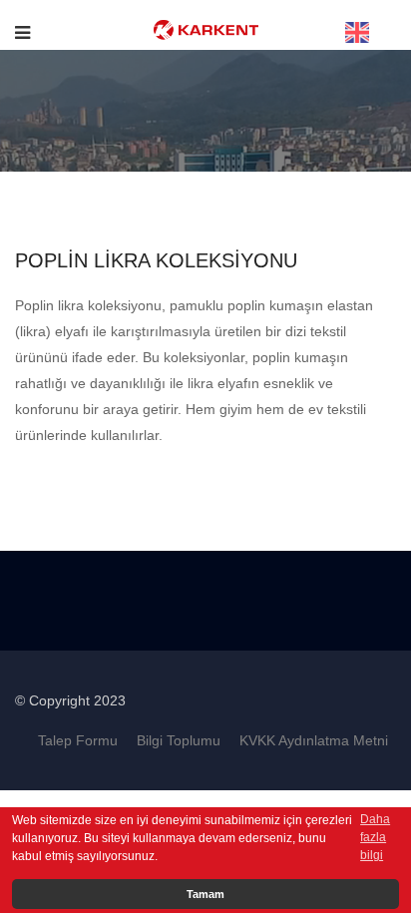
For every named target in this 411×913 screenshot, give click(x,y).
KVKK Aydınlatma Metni (313, 740)
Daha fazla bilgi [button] (375, 837)
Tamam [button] (205, 894)
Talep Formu (78, 740)
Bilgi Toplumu (178, 740)
